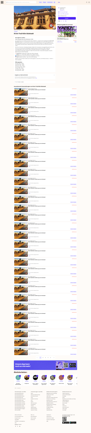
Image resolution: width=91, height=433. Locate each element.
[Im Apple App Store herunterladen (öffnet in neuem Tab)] (73, 364)
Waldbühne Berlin (50, 403)
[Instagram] (64, 21)
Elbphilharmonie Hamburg (52, 393)
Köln (15, 388)
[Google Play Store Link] (73, 423)
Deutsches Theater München (52, 397)
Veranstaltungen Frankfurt (20, 401)
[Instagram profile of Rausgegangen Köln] (15, 426)
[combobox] (21, 2)
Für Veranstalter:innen (19, 416)
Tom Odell (64, 409)
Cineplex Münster (50, 407)
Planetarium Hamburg (51, 398)
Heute (40, 2)
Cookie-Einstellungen (51, 419)
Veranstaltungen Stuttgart (20, 408)
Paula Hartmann (65, 407)
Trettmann (64, 405)
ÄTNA (63, 404)
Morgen (44, 2)
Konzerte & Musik (34, 396)
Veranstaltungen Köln (19, 397)
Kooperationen (17, 417)
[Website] (61, 21)
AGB (47, 421)
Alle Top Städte (17, 409)
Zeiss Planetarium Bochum (52, 401)
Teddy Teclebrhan (65, 400)
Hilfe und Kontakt (18, 414)
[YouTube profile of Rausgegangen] (20, 426)
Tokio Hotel (64, 408)
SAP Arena (48, 408)
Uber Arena (49, 396)
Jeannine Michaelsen (66, 394)
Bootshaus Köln (50, 400)
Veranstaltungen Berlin (19, 393)
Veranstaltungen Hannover (20, 404)
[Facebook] (66, 21)
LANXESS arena (49, 405)
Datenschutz (49, 416)
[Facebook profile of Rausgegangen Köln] (18, 426)
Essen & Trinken (34, 409)
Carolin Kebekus (65, 401)
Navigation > (62, 10)
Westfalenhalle (49, 409)
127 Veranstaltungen (64, 11)
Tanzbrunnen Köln (50, 394)
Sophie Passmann (65, 393)
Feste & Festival (34, 408)
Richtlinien (33, 419)
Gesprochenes (33, 407)
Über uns (32, 414)
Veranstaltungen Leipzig (19, 405)
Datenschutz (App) (50, 417)
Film (32, 400)
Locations (18, 388)
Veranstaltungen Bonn (19, 394)
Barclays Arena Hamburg (51, 404)
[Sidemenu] (89, 2)
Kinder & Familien (34, 398)
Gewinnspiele (33, 417)
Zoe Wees (64, 396)
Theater (32, 405)
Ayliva (63, 397)
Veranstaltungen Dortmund (20, 398)
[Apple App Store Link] (65, 423)
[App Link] (64, 419)
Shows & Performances (35, 394)
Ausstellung (33, 404)
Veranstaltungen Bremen (19, 396)
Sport (32, 393)
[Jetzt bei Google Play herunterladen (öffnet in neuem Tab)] (73, 366)
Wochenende (49, 2)
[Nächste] (54, 358)
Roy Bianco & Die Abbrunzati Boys (69, 398)
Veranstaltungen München (20, 407)
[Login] (86, 2)
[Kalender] (54, 2)
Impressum (49, 414)
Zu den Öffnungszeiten (64, 13)
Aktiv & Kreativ (34, 403)
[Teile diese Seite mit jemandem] (15, 28)
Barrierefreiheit (34, 416)
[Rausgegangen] (2, 2)
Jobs (15, 422)
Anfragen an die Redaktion (20, 421)
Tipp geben (17, 419)
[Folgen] (20, 376)
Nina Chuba (64, 403)
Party (32, 397)
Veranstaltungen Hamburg (20, 403)
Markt (32, 401)
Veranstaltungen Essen (19, 400)
